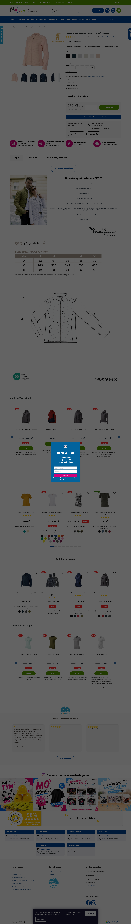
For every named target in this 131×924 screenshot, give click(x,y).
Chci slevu (65, 475)
